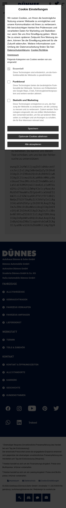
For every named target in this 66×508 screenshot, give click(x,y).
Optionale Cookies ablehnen (33, 136)
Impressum (13, 55)
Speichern (33, 128)
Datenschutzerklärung (18, 50)
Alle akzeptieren (33, 144)
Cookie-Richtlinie (39, 50)
